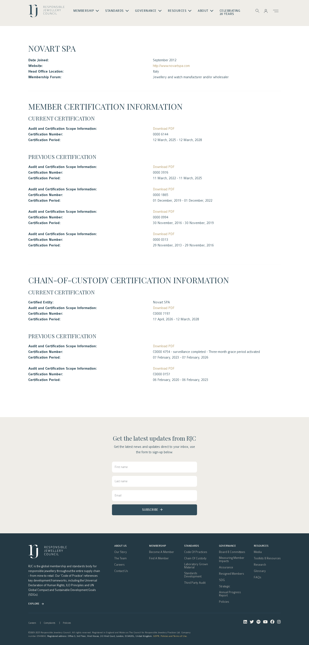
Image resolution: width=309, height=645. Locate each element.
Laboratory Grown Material (196, 566)
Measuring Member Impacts (231, 559)
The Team (120, 558)
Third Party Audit (194, 582)
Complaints (49, 622)
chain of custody (195, 558)
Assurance (226, 567)
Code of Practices (195, 552)
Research (260, 564)
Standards (191, 546)
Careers (119, 564)
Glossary (260, 571)
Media (258, 552)
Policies (224, 601)
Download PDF (163, 128)
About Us (120, 546)
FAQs (257, 577)
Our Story (120, 552)
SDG (222, 580)
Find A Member (159, 558)
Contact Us (121, 571)
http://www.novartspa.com (171, 66)
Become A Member (161, 552)
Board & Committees (232, 552)
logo (46, 13)
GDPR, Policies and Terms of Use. (170, 636)
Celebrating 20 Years (230, 12)
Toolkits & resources (267, 558)
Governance (227, 546)
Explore (33, 603)
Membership (157, 546)
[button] (266, 11)
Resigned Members (231, 573)
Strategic (224, 586)
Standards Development (192, 575)
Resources (261, 546)
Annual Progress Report (230, 594)
